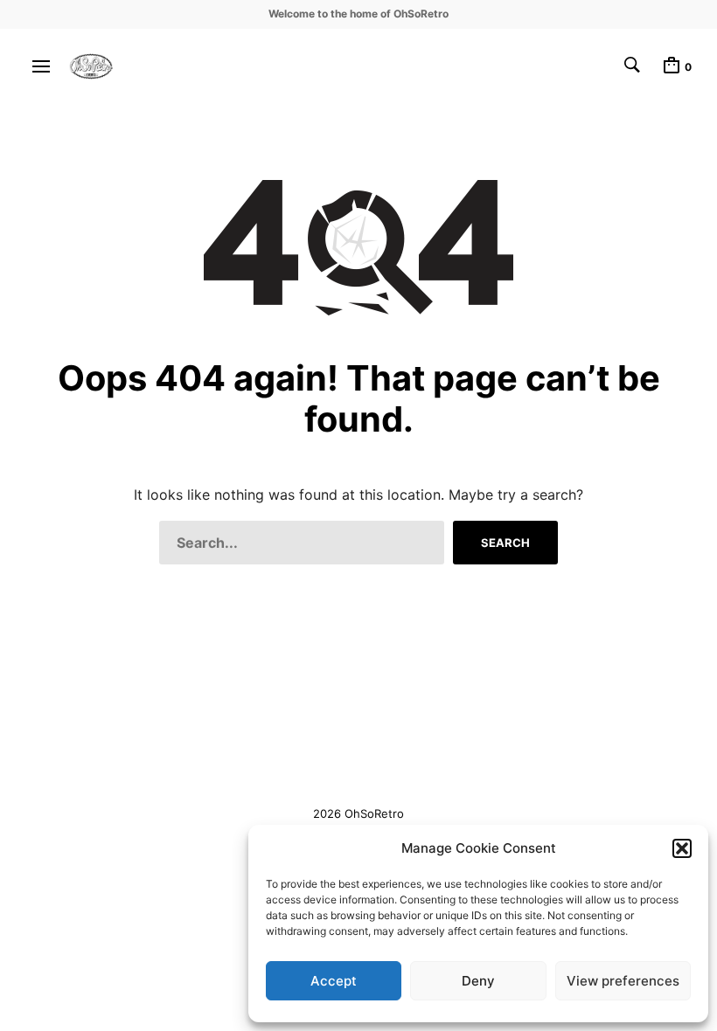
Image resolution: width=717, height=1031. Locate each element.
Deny (478, 980)
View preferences (623, 980)
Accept (333, 980)
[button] (682, 848)
